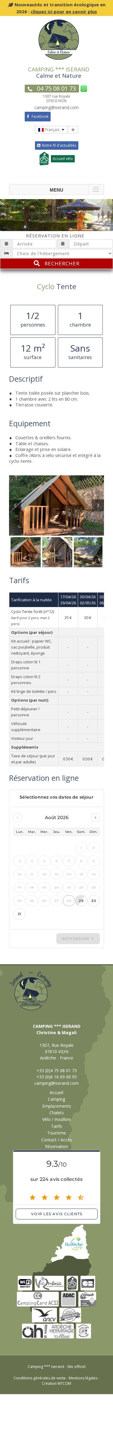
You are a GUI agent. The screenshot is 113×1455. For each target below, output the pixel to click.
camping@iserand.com (56, 1083)
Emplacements (56, 1106)
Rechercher (62, 263)
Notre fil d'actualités (59, 145)
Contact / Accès (56, 1140)
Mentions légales (83, 1378)
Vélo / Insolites (56, 1119)
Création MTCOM (56, 1383)
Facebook (40, 116)
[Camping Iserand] (58, 20)
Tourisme (56, 1133)
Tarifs (56, 1126)
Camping (56, 1099)
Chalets (56, 1113)
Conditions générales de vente (40, 1378)
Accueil (56, 1092)
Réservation (56, 1146)
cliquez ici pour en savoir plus (64, 11)
